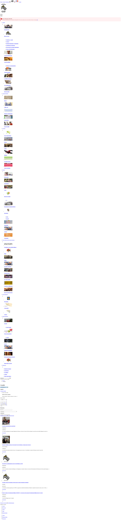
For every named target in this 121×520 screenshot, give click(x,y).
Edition (5, 260)
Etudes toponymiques (7, 376)
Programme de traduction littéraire (9, 206)
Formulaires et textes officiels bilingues (10, 247)
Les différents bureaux (7, 78)
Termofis (5, 323)
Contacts (5, 314)
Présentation (6, 301)
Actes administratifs (7, 85)
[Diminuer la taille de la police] (1, 387)
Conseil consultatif (7, 72)
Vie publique (6, 372)
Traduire (5, 231)
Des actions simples (7, 279)
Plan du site (4, 507)
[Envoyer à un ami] (6, 387)
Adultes (5, 148)
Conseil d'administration (8, 55)
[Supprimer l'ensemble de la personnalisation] (4, 387)
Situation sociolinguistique (8, 113)
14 (5, 402)
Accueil (3, 380)
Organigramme (6, 29)
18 (8, 415)
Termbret (7, 41)
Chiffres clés (6, 107)
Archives (7, 337)
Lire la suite (4, 451)
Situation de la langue (7, 368)
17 (1, 403)
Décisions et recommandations (11, 65)
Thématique (2, 411)
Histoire (5, 100)
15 (6, 415)
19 (9, 415)
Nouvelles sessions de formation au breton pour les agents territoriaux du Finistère (15, 482)
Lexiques (5, 374)
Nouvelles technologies (7, 266)
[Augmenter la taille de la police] (2, 387)
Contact (3, 509)
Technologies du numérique (10, 45)
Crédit (3, 511)
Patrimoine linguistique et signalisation (12, 43)
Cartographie (6, 308)
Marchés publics (6, 91)
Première (1, 415)
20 (10, 415)
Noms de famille (6, 126)
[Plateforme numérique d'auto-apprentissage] (8, 140)
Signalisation (6, 225)
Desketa (5, 142)
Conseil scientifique (7, 62)
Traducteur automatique (8, 350)
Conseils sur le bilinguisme (8, 286)
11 (3, 415)
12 (3, 402)
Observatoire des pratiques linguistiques (12, 47)
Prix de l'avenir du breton (8, 292)
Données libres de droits (8, 363)
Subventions (6, 213)
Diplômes (5, 155)
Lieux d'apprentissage (7, 135)
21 (5, 403)
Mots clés (1, 409)
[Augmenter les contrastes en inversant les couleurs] (3, 387)
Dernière (12, 415)
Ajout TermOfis (8, 327)
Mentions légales (4, 517)
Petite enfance (6, 177)
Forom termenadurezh (7, 333)
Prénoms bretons (7, 273)
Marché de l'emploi (7, 196)
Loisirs (5, 190)
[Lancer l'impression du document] (5, 387)
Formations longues (7, 161)
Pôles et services (6, 36)
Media (5, 253)
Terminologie (6, 238)
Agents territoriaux (7, 168)
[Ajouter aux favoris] (7, 387)
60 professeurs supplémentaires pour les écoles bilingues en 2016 (12, 463)
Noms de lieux (6, 120)
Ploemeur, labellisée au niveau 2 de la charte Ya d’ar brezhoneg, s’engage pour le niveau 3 (16, 444)
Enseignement (6, 183)
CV (6, 200)
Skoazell (7, 218)
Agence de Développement (10, 49)
